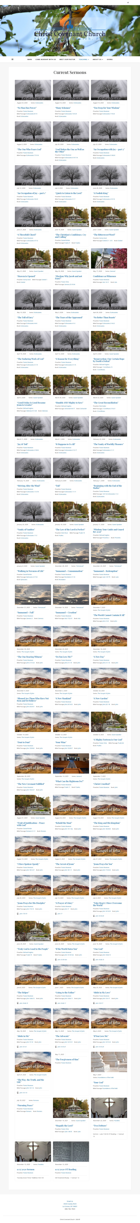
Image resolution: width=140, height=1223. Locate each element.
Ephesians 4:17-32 (32, 577)
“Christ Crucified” (101, 783)
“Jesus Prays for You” (103, 864)
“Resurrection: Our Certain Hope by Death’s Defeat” (108, 359)
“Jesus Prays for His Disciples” (31, 903)
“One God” (98, 949)
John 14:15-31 (68, 1042)
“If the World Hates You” (66, 949)
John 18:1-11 (68, 870)
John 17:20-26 (106, 870)
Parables (117, 1121)
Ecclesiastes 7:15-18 (32, 155)
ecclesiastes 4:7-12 (32, 241)
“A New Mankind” (63, 698)
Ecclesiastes (39, 103)
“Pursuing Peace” (25, 1105)
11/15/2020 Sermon (25, 1169)
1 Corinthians (101, 370)
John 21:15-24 (30, 663)
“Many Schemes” (63, 107)
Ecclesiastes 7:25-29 (70, 114)
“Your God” (98, 1082)
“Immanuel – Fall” (25, 612)
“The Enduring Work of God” (30, 358)
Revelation (62, 579)
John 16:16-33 (106, 911)
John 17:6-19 (30, 909)
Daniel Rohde (65, 240)
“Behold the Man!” (63, 822)
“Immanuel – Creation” (66, 612)
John (115, 621)
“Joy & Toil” (22, 444)
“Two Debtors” (100, 1125)
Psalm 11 (67, 787)
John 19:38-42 (30, 748)
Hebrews (45, 411)
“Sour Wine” (61, 742)
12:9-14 (104, 494)
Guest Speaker (77, 230)
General (112, 271)
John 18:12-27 (30, 870)
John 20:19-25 (68, 704)
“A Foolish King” (100, 193)
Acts (115, 282)
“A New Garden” (100, 698)
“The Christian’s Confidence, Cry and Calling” (70, 235)
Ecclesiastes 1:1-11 (70, 492)
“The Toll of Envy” (25, 317)
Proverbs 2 (105, 538)
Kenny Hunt (103, 238)
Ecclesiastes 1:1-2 (113, 494)
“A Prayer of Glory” (64, 903)
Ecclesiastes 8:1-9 (31, 114)
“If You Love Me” (100, 1036)
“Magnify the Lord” (64, 1125)
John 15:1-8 (29, 1042)
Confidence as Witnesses (104, 276)
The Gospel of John (104, 610)
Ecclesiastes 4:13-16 (108, 199)
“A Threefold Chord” (26, 234)
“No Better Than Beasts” (104, 317)
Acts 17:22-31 (68, 618)
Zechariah (83, 409)
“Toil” (57, 485)
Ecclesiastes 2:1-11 (108, 450)
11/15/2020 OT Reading (65, 1169)
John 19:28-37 (68, 748)
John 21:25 (105, 621)
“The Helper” (23, 992)
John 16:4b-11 (68, 998)
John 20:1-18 (106, 704)
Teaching (83, 59)
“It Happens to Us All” (65, 444)
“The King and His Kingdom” (106, 822)
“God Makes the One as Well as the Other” (69, 150)
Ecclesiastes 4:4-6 (31, 323)
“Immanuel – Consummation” (69, 571)
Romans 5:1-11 (30, 831)
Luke (117, 577)
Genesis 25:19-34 (69, 284)
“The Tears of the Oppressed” (69, 317)
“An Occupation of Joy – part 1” (31, 193)
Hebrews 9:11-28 (31, 411)
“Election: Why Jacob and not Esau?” (68, 277)
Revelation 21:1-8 (69, 577)
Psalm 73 (29, 955)
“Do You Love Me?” (64, 656)
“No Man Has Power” (27, 107)
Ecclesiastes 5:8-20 (32, 199)
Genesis (40, 618)
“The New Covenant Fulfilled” (31, 783)
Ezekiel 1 (44, 280)
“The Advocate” (62, 1036)
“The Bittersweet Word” (104, 234)
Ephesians (24, 579)
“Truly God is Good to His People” (33, 949)
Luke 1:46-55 (68, 1131)
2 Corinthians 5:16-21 (108, 409)
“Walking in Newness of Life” (30, 571)
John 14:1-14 (30, 1088)
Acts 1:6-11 (105, 282)
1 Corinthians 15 (107, 367)
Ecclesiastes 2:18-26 (32, 450)
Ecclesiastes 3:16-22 (108, 323)
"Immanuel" (80, 566)
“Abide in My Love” (102, 992)
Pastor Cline (65, 282)
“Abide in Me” (23, 1036)
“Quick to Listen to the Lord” (68, 193)
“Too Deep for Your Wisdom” (106, 107)
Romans (43, 831)
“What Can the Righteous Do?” (69, 781)
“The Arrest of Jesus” (65, 864)
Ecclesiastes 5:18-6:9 (108, 155)
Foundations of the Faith (106, 1077)
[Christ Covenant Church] (70, 29)
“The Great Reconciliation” (105, 402)
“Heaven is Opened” (26, 276)
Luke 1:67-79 (106, 577)
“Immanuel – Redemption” (105, 571)
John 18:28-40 (106, 829)
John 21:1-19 (68, 663)
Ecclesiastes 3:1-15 (32, 365)
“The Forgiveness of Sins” (67, 1059)
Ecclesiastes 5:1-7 (69, 199)
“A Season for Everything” (67, 358)
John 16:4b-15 (106, 955)
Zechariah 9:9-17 (69, 409)
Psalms (78, 243)
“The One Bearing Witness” (30, 656)
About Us (97, 59)
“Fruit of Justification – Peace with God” (31, 823)
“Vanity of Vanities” (26, 529)
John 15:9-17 (106, 998)
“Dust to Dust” (23, 742)
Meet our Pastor (67, 59)
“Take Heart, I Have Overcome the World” (107, 904)
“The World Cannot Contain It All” (109, 615)
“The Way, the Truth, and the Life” (30, 1080)
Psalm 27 (67, 243)
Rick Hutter (102, 406)
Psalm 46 (121, 743)
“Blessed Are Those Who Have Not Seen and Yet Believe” (33, 699)
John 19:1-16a (68, 829)
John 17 (66, 909)
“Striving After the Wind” (28, 485)
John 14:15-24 (106, 1042)
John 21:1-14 (106, 663)
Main (29, 59)
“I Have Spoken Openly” (28, 864)
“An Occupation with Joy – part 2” (109, 149)
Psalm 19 (82, 533)
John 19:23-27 (30, 790)
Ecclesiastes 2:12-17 (70, 450)
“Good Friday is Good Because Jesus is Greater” (31, 403)
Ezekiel (120, 241)
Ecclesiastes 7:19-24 (108, 114)
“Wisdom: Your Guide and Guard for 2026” (108, 530)
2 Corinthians (101, 411)
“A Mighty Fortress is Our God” (108, 739)
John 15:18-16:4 (69, 955)
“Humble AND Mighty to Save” (69, 402)
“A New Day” (99, 656)
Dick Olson (64, 533)
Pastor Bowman (28, 111)
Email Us (70, 1201)
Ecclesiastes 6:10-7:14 (71, 157)
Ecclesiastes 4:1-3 (69, 323)
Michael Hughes (104, 364)
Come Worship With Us (45, 59)
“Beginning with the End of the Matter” (107, 486)
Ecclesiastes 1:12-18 (32, 492)
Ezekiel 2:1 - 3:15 (107, 241)
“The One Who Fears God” (29, 149)
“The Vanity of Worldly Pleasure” (108, 444)
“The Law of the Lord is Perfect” (70, 529)
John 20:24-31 (30, 707)
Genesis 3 (29, 618)
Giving (110, 59)
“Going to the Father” (65, 992)
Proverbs (118, 538)
